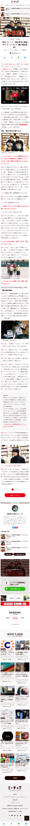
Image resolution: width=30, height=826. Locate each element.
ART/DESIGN (13, 797)
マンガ (12, 50)
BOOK (18, 797)
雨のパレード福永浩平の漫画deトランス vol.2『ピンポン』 (17, 14)
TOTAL (22, 618)
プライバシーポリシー (24, 808)
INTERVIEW (13, 802)
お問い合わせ (10, 808)
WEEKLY (8, 618)
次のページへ (15, 495)
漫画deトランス (17, 50)
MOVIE (8, 797)
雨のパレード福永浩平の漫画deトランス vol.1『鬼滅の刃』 (17, 9)
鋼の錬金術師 (24, 50)
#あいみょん (17, 603)
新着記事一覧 (16, 808)
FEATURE (15, 800)
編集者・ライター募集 (17, 811)
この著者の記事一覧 (19, 554)
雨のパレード (7, 50)
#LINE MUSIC (8, 603)
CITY (25, 797)
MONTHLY (15, 618)
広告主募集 (10, 811)
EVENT (17, 802)
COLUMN (6, 5)
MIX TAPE (14, 805)
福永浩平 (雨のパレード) (16, 53)
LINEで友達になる (15, 589)
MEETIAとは (4, 808)
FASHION (22, 797)
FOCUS (15, 794)
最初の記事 (8, 554)
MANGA (9, 805)
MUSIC (5, 797)
